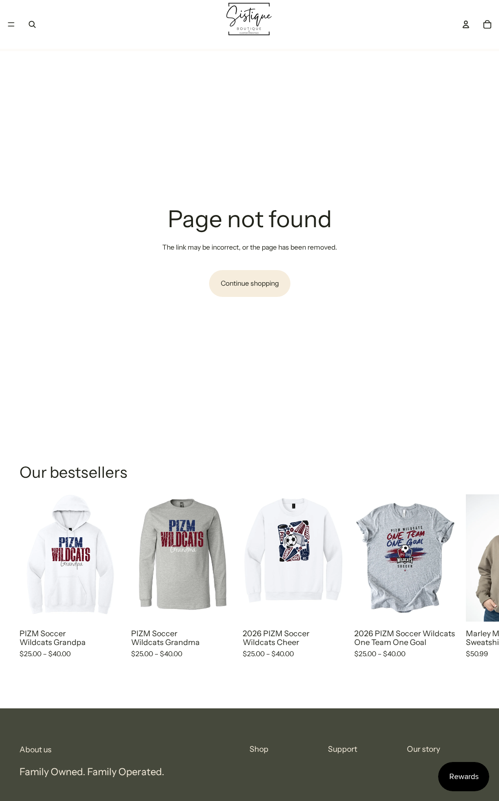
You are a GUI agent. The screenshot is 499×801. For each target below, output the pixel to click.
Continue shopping (250, 283)
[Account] (466, 24)
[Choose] (106, 606)
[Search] (32, 24)
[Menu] (11, 24)
